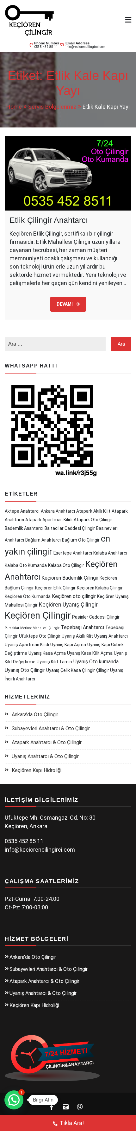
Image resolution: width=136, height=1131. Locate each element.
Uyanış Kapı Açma (68, 644)
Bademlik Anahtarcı (24, 528)
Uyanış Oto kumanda (96, 662)
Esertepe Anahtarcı (72, 553)
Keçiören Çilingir (38, 615)
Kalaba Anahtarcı (110, 553)
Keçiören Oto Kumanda (28, 596)
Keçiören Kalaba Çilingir (100, 587)
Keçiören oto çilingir (74, 596)
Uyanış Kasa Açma (47, 653)
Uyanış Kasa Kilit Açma (90, 653)
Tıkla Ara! (72, 1123)
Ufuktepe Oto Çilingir (39, 636)
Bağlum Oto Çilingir (81, 540)
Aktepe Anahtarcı (22, 511)
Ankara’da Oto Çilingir (35, 715)
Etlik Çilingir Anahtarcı (48, 220)
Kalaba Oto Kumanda (26, 565)
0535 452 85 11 (46, 47)
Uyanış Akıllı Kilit (77, 636)
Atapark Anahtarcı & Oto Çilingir (47, 742)
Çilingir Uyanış (109, 670)
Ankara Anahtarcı (58, 511)
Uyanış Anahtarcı (111, 636)
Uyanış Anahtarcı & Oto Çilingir (45, 756)
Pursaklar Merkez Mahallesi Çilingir (32, 628)
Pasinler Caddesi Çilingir (96, 617)
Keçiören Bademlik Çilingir (69, 578)
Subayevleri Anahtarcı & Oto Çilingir (51, 728)
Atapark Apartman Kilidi (48, 519)
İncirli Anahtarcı (20, 678)
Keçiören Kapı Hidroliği (36, 770)
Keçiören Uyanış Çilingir (68, 604)
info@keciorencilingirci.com (85, 47)
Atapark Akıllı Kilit (93, 511)
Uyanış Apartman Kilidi (27, 644)
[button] (13, 1099)
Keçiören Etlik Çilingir (55, 587)
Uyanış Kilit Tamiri (54, 661)
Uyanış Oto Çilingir (25, 670)
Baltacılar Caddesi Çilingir (70, 528)
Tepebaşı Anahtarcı (82, 627)
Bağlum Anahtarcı (43, 540)
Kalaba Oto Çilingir (66, 565)
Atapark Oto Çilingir (93, 519)
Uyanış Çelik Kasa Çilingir (70, 670)
